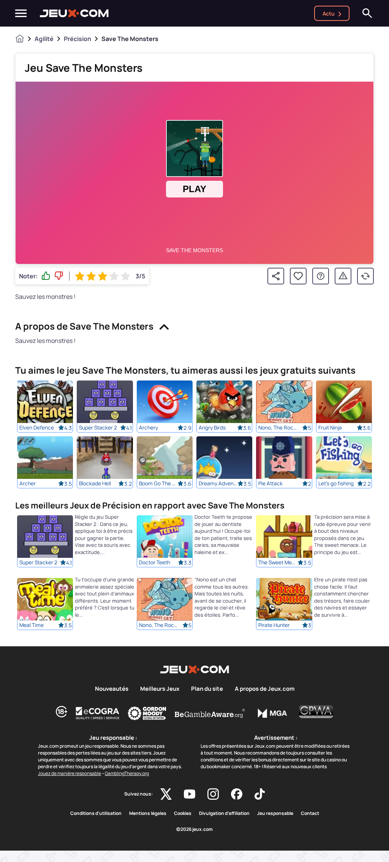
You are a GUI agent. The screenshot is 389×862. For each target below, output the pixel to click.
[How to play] (320, 276)
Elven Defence (36, 427)
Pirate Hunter (274, 625)
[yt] (189, 794)
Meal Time (31, 625)
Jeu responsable (275, 813)
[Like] (46, 276)
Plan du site (207, 689)
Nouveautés (111, 689)
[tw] (166, 794)
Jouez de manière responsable (69, 773)
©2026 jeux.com (194, 829)
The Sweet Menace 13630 (277, 562)
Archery (148, 427)
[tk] (260, 794)
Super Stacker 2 (98, 427)
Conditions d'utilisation (96, 813)
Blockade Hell (95, 483)
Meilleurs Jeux (159, 689)
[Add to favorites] (298, 276)
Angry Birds (212, 427)
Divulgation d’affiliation (224, 813)
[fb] (236, 794)
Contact (310, 813)
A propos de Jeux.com (264, 689)
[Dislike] (58, 276)
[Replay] (365, 276)
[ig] (213, 794)
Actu (329, 13)
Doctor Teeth (154, 562)
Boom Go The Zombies (158, 483)
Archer (27, 483)
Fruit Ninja (330, 427)
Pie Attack (270, 483)
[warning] (343, 276)
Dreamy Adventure (218, 483)
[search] (367, 13)
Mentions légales (147, 813)
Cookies (182, 813)
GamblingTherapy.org (127, 773)
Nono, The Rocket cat (277, 427)
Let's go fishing (336, 483)
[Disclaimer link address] (97, 713)
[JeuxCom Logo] (74, 13)
